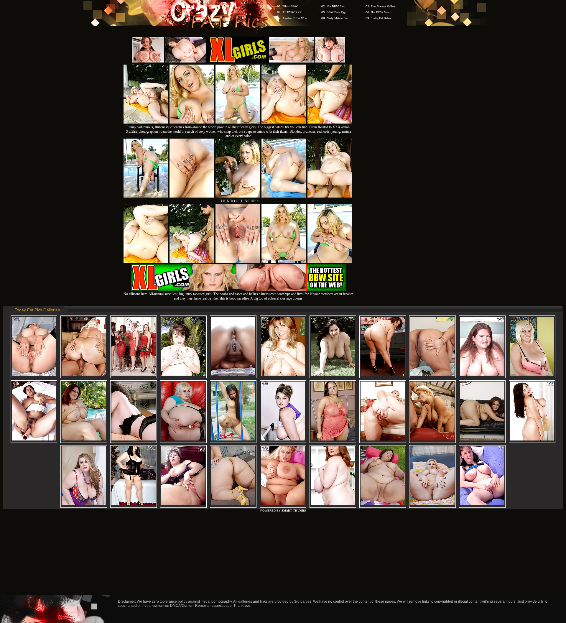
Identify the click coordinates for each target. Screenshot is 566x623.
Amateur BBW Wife (294, 18)
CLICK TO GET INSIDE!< (239, 201)
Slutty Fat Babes (381, 18)
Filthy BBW (289, 6)
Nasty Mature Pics (337, 18)
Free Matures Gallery (383, 6)
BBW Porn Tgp (336, 12)
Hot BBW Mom (380, 12)
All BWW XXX (292, 12)
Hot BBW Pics (336, 6)
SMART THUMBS (294, 510)
